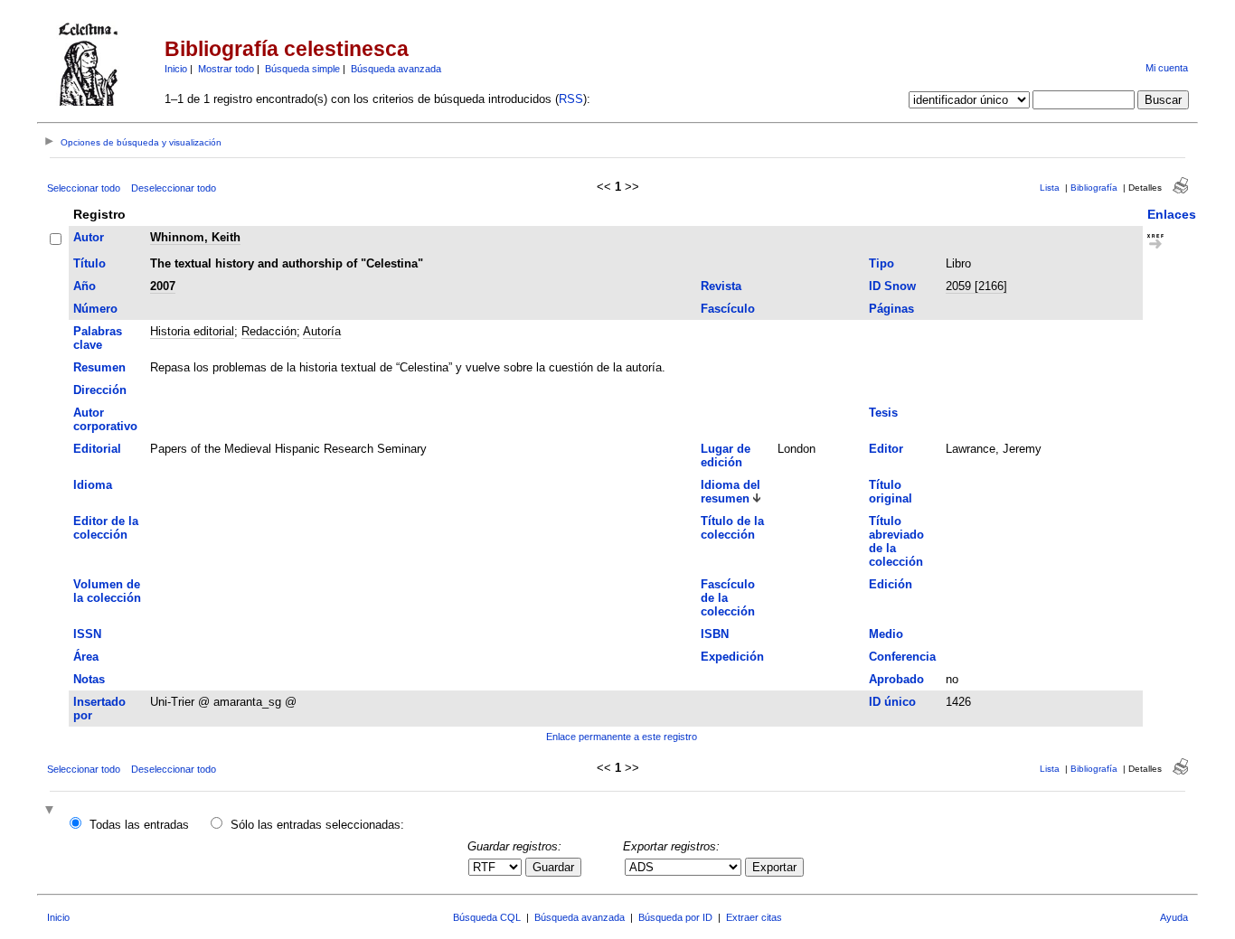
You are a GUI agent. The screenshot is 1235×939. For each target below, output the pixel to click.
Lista (1050, 187)
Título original (890, 491)
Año (84, 286)
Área (86, 656)
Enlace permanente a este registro (621, 736)
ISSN (87, 634)
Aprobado (896, 679)
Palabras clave (97, 338)
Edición (890, 584)
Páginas (891, 308)
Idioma (92, 485)
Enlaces (1171, 214)
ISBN (715, 634)
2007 (162, 286)
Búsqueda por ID (675, 917)
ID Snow (892, 286)
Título (89, 263)
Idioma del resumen (730, 491)
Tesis (883, 412)
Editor (886, 448)
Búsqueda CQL (487, 917)
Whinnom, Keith (195, 237)
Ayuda (1174, 917)
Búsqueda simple (302, 68)
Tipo (881, 263)
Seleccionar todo (83, 188)
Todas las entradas (139, 824)
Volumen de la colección (107, 591)
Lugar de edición (725, 455)
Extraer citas (754, 917)
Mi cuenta (1166, 67)
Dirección (100, 390)
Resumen (99, 367)
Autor (88, 237)
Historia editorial (192, 331)
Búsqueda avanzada (396, 68)
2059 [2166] (976, 286)
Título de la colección (732, 527)
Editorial (97, 448)
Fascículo (728, 308)
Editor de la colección (105, 527)
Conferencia (902, 656)
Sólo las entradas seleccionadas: (317, 824)
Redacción (269, 331)
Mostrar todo (226, 68)
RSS (571, 99)
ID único (892, 702)
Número (95, 308)
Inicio (176, 68)
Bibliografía (1093, 187)
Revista (721, 286)
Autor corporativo (105, 419)
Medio (886, 634)
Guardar (553, 867)
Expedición (732, 656)
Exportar (774, 867)
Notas (89, 679)
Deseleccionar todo (173, 188)
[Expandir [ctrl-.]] (51, 811)
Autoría (322, 331)
